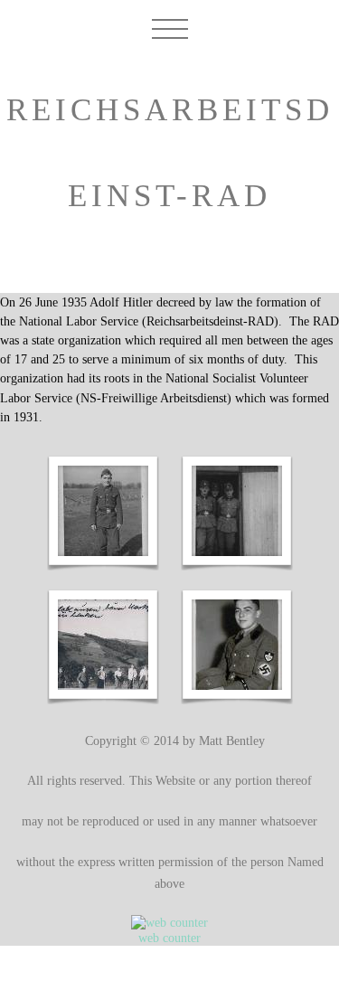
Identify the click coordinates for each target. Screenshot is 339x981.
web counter (169, 937)
